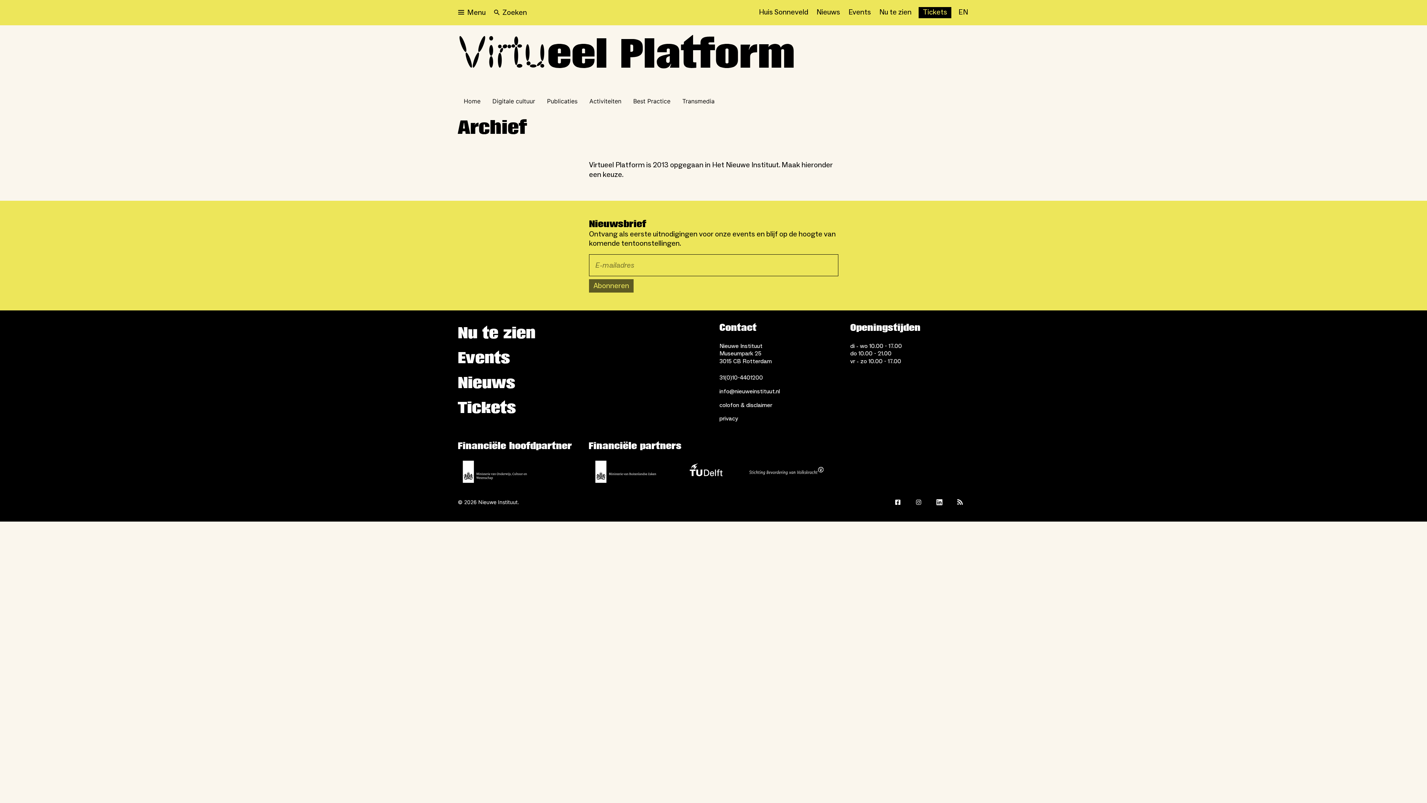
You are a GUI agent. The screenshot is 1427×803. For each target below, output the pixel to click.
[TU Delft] (706, 472)
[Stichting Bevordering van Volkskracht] (786, 472)
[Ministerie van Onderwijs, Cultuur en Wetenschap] (495, 472)
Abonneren (611, 286)
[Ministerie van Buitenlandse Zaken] (626, 472)
